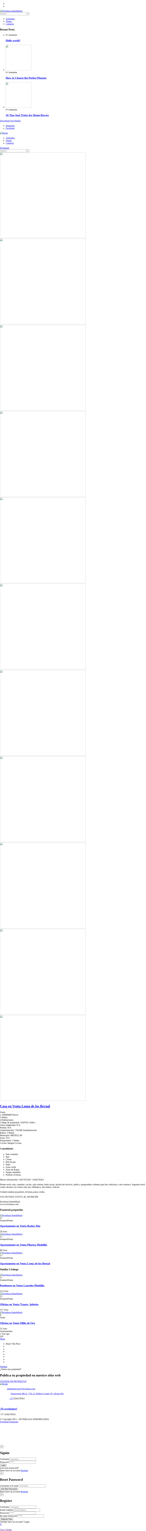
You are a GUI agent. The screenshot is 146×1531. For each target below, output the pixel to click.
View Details (6, 1529)
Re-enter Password (8, 1516)
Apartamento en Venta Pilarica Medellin (23, 1244)
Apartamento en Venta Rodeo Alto (20, 1225)
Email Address (6, 1510)
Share (2, 1339)
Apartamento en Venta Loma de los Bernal (25, 1263)
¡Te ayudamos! (8, 1408)
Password (4, 1462)
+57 (11, 1398)
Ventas (9, 21)
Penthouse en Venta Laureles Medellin (22, 1285)
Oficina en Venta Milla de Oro (17, 1323)
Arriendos (10, 19)
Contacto (10, 24)
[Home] (4, 133)
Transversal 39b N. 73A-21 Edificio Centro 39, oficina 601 (37, 1393)
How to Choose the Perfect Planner (26, 77)
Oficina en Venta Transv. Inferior (19, 1304)
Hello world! (13, 40)
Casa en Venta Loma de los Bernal (25, 1106)
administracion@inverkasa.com (21, 1389)
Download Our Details (10, 121)
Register (24, 1470)
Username (4, 1459)
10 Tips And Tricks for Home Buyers (27, 115)
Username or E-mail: (9, 1486)
